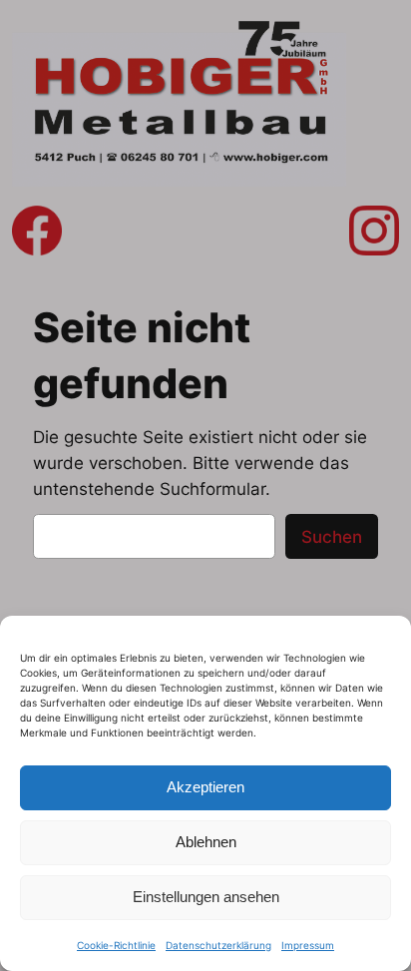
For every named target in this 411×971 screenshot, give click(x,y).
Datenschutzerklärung (218, 945)
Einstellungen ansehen (206, 896)
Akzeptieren (205, 786)
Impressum (307, 945)
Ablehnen (206, 841)
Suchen (331, 537)
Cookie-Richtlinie (116, 945)
